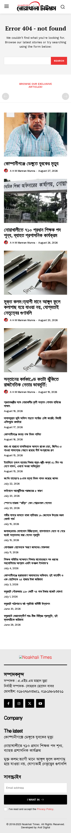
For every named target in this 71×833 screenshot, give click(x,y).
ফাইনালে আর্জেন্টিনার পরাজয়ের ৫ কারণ (23, 491)
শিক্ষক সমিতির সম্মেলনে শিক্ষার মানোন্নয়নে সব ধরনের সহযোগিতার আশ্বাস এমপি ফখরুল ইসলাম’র (31, 561)
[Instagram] (19, 703)
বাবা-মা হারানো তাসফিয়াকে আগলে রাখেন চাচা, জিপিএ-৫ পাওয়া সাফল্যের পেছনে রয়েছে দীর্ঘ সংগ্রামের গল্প (33, 448)
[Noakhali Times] (36, 6)
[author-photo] (6, 171)
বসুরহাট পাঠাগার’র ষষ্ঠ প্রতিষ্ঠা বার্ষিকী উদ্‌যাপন (27, 604)
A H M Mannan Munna (22, 170)
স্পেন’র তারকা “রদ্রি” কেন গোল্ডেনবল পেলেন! (28, 503)
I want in (33, 799)
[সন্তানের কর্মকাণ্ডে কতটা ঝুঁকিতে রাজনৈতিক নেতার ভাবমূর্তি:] (35, 350)
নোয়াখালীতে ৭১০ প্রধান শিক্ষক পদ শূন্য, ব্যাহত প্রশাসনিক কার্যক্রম (32, 232)
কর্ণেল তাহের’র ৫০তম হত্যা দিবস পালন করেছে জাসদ (31, 478)
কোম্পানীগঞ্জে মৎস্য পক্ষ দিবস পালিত (22, 434)
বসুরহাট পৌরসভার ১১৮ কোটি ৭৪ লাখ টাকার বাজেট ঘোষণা (33, 591)
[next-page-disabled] (65, 96)
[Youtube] (40, 703)
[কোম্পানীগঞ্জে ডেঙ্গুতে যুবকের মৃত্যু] (35, 135)
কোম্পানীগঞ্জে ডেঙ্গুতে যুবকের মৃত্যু (31, 163)
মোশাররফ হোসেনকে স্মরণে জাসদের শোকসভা (26, 547)
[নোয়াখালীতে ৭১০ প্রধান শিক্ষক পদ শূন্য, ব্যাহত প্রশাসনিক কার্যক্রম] (35, 201)
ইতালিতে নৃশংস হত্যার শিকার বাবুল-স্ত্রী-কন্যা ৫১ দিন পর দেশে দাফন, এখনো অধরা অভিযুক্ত (33, 464)
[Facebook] (8, 703)
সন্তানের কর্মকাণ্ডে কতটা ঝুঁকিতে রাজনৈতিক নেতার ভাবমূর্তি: (31, 382)
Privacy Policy (45, 809)
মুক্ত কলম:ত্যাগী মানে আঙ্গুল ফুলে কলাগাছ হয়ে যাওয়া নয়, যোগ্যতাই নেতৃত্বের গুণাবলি (32, 307)
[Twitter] (29, 703)
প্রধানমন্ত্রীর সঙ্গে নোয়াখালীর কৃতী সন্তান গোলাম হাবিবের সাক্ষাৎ (32, 404)
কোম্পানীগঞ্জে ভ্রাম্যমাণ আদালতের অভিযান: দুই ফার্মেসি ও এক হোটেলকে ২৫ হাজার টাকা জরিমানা (33, 577)
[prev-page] (5, 96)
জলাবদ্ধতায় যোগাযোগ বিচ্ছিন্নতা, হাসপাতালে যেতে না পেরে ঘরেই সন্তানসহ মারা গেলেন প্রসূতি (34, 533)
